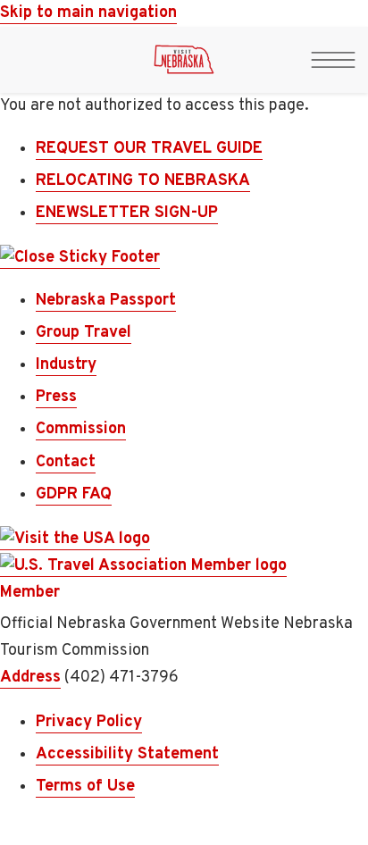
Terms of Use (85, 786)
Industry (66, 365)
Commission (81, 429)
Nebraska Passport (106, 300)
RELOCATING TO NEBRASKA (143, 181)
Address (30, 677)
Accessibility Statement (127, 754)
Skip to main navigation (88, 13)
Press (56, 397)
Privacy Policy (89, 722)
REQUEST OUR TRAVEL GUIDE (149, 148)
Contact (66, 462)
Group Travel (83, 332)
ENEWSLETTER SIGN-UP (127, 213)
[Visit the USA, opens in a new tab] (75, 539)
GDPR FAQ (74, 494)
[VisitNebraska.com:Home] (184, 64)
